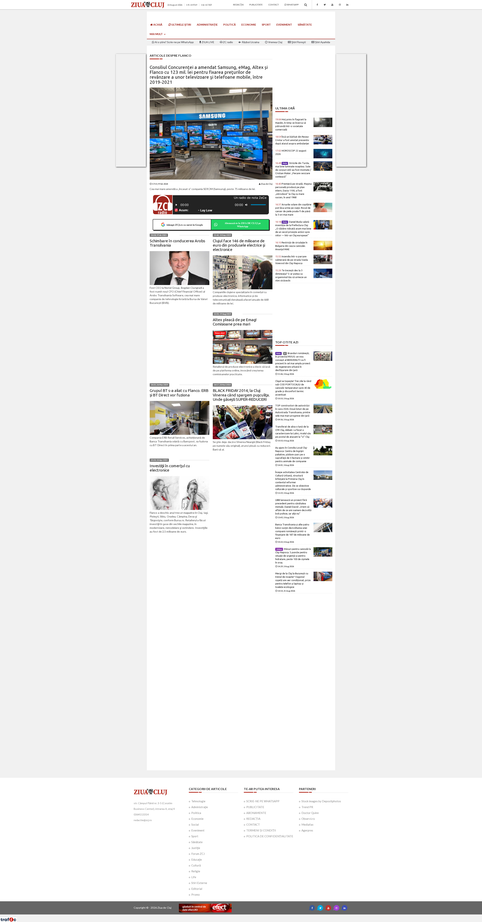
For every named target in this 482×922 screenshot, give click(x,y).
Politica (196, 813)
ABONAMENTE (256, 813)
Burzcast (238, 916)
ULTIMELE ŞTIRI (181, 24)
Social (195, 824)
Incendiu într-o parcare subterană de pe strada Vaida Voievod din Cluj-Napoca (291, 259)
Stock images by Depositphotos (321, 801)
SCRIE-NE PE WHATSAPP (262, 801)
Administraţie (207, 24)
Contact (273, 4)
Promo (195, 894)
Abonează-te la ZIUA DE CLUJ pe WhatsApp (243, 224)
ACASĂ (157, 24)
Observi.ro (308, 818)
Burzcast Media (255, 916)
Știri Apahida (322, 42)
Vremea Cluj (275, 42)
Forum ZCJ (198, 853)
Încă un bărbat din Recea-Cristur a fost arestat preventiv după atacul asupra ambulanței (292, 140)
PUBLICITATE (255, 807)
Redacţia (238, 4)
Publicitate (256, 4)
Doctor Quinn (310, 813)
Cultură (196, 865)
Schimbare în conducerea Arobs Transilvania (177, 243)
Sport (266, 24)
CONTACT (253, 824)
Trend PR (307, 807)
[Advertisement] (303, 80)
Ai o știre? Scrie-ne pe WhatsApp (174, 42)
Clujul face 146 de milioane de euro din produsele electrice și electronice (239, 245)
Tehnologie (198, 801)
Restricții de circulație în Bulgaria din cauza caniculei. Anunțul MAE (291, 246)
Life (193, 877)
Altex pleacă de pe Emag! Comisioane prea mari (235, 321)
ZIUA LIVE (207, 42)
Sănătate (305, 24)
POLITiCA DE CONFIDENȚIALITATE (269, 836)
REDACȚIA (253, 818)
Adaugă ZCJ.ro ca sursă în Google (184, 224)
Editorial (196, 888)
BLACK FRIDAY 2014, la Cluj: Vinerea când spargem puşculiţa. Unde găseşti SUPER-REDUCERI (241, 394)
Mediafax (307, 824)
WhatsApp (292, 4)
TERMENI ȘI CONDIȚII (261, 830)
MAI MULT (156, 34)
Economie (248, 24)
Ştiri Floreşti (298, 42)
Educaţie (196, 859)
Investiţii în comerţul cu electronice (170, 467)
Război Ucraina (250, 42)
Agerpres (307, 830)
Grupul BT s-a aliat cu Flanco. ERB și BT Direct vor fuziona (179, 392)
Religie (195, 871)
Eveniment (284, 24)
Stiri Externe (199, 883)
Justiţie (195, 848)
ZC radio (227, 42)
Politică (229, 24)
